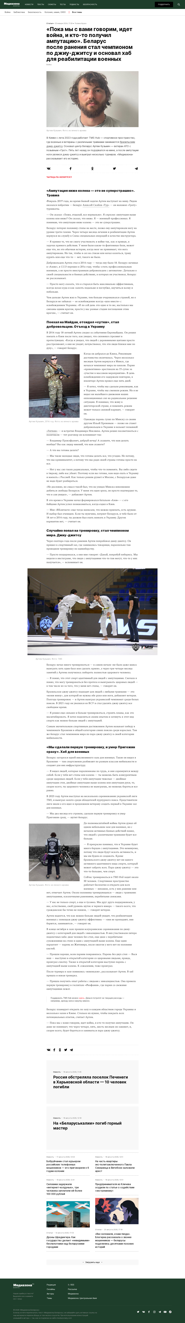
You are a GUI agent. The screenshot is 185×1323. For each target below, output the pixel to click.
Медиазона (73, 1294)
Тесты (63, 4)
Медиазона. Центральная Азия (82, 1298)
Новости (29, 4)
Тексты (40, 4)
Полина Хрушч (80, 23)
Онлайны (51, 1289)
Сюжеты (52, 4)
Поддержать (164, 4)
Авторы (50, 1294)
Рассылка (72, 1289)
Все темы (77, 12)
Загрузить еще (92, 1262)
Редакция (51, 1285)
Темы (49, 1298)
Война (7, 12)
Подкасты (74, 4)
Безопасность (90, 4)
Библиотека (19, 12)
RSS (71, 1285)
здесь (81, 998)
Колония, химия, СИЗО (55, 12)
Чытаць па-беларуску (59, 177)
